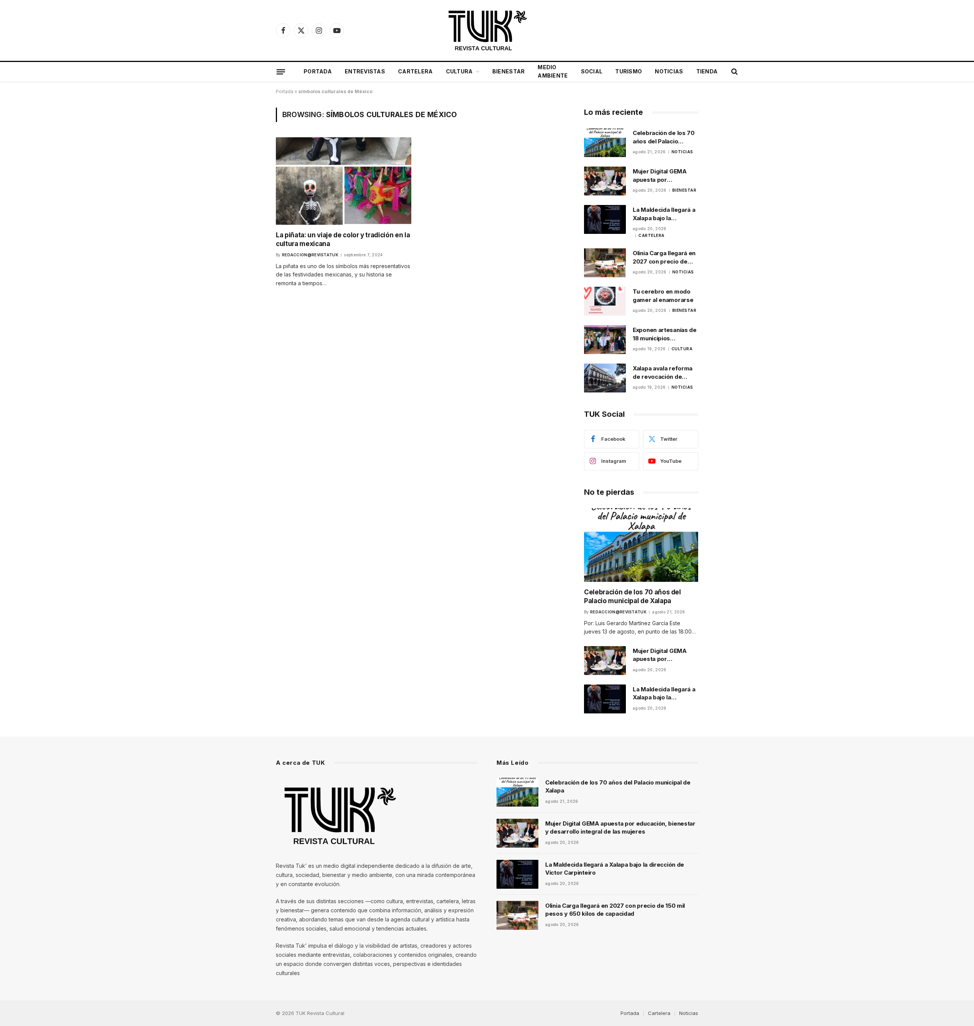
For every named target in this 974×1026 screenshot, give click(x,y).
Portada (318, 71)
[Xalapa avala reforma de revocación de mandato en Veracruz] (605, 378)
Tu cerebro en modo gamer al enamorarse (663, 295)
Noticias (669, 71)
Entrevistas (365, 71)
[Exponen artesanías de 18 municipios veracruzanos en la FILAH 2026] (605, 339)
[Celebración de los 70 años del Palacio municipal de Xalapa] (605, 142)
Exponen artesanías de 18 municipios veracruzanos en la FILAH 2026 (665, 334)
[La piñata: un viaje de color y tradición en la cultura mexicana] (343, 180)
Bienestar (508, 71)
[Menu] (281, 71)
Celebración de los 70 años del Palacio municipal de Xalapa (664, 137)
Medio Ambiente (553, 71)
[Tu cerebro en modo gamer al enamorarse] (605, 301)
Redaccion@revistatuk (310, 255)
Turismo (628, 71)
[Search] (734, 71)
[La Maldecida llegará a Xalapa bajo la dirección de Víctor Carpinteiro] (605, 219)
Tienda (707, 71)
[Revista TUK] (486, 30)
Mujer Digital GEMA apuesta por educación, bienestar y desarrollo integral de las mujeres (665, 176)
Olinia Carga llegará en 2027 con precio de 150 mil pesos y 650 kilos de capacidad (664, 257)
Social (592, 71)
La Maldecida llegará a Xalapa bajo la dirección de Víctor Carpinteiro (664, 214)
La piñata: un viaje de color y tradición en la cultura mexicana (343, 239)
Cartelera (415, 71)
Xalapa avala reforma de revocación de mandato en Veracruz (663, 373)
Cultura (459, 71)
